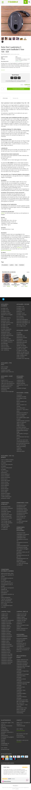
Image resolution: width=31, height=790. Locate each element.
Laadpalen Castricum (6, 626)
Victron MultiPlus (5, 485)
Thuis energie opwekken (6, 522)
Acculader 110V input (21, 314)
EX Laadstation (5, 265)
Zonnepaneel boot (21, 506)
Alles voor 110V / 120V (22, 324)
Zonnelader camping (6, 511)
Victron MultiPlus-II (5, 474)
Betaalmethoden (5, 730)
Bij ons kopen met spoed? (23, 428)
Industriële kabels (21, 451)
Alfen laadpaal (4, 618)
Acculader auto (4, 308)
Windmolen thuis (20, 344)
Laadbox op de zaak (21, 615)
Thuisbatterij (4, 389)
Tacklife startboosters (6, 496)
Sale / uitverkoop (5, 350)
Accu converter (20, 316)
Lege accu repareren (21, 422)
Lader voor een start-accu (7, 381)
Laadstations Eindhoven (6, 655)
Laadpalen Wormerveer (6, 636)
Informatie (6, 289)
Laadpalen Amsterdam (6, 644)
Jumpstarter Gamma (6, 318)
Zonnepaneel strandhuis (22, 513)
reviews (17, 788)
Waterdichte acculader (22, 337)
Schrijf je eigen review (15, 54)
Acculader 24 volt (21, 313)
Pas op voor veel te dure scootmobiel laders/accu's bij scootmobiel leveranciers (23, 441)
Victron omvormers (5, 477)
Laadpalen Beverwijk (6, 622)
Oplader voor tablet (21, 348)
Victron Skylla (4, 491)
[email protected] (21, 730)
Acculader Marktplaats (6, 329)
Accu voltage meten (21, 326)
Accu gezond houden (6, 338)
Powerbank (19, 395)
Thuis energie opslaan (6, 521)
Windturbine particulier (22, 342)
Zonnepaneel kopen (5, 506)
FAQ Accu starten (5, 346)
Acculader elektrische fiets (7, 335)
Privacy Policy (4, 729)
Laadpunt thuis (4, 614)
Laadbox (11, 265)
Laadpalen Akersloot (6, 639)
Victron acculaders (5, 475)
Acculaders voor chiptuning (23, 358)
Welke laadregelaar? (21, 561)
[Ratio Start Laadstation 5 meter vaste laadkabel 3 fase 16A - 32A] (16, 21)
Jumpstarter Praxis (5, 319)
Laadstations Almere (6, 651)
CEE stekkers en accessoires (23, 648)
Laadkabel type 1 (21, 380)
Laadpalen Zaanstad (6, 638)
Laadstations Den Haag (6, 654)
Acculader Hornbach (5, 324)
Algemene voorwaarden (6, 725)
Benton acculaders (5, 495)
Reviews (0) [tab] (15, 98)
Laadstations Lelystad (6, 659)
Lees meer (3, 69)
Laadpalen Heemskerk (6, 623)
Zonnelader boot (5, 513)
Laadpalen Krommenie (6, 634)
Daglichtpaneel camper (6, 514)
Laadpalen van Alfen (21, 620)
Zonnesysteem (4, 510)
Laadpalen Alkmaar (5, 642)
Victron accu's (4, 479)
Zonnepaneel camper (22, 505)
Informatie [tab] (5, 98)
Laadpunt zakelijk (21, 617)
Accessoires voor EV (21, 643)
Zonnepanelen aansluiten (7, 508)
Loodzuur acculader (5, 370)
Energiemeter (20, 641)
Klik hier (3, 213)
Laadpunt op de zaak (21, 614)
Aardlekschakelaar (21, 640)
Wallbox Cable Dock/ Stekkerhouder (24, 285)
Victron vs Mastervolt (21, 414)
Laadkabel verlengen (21, 388)
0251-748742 (4, 747)
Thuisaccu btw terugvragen (7, 391)
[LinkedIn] (3, 299)
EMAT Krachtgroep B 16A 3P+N (15, 285)
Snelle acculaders (21, 356)
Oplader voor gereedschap (23, 352)
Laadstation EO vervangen (23, 674)
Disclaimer (3, 727)
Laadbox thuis (4, 615)
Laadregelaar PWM (21, 537)
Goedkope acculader (21, 396)
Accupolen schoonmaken (7, 385)
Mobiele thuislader (21, 383)
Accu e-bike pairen (21, 408)
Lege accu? (19, 449)
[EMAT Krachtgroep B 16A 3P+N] (15, 278)
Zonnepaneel (20, 339)
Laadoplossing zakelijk (22, 618)
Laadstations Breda (5, 652)
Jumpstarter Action (5, 321)
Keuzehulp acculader (6, 313)
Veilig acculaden (20, 424)
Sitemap (3, 742)
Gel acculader (4, 368)
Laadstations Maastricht (6, 660)
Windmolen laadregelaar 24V (23, 322)
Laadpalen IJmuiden (5, 628)
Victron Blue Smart (5, 480)
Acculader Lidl (4, 326)
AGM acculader (4, 367)
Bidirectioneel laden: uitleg (7, 573)
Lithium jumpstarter (5, 330)
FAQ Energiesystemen (6, 348)
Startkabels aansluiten (6, 334)
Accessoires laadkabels (22, 638)
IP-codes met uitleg (21, 444)
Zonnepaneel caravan (22, 508)
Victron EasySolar (5, 483)
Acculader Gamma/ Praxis (7, 322)
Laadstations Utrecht (6, 663)
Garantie (3, 740)
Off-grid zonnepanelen (6, 516)
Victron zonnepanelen (6, 600)
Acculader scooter (5, 311)
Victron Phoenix (4, 488)
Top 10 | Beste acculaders (7, 459)
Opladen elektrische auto (22, 659)
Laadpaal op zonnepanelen (7, 620)
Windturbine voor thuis (22, 340)
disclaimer (19, 247)
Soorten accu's (4, 380)
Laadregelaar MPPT (21, 536)
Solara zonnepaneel (5, 597)
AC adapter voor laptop (22, 347)
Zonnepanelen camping (22, 510)
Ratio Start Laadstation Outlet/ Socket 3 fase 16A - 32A (6, 285)
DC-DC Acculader (21, 416)
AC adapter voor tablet (22, 350)
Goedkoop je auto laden (22, 700)
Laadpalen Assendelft (6, 631)
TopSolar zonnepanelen (6, 599)
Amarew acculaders (5, 493)
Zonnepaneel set (5, 519)
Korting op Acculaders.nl (22, 412)
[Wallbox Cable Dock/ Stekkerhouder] (24, 278)
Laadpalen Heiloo (5, 641)
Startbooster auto (21, 336)
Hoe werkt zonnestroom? (7, 583)
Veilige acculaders (21, 425)
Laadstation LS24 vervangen (23, 682)
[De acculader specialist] (13, 2)
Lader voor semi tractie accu (7, 383)
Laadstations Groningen (6, 657)
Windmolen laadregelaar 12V (23, 321)
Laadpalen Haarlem (5, 649)
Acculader (19, 332)
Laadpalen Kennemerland (7, 646)
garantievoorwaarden (6, 250)
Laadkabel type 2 (21, 381)
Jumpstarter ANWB (5, 498)
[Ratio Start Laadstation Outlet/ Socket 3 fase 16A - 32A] (6, 278)
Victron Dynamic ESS (6, 581)
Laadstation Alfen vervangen (23, 666)
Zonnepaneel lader (21, 532)
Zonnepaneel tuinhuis (22, 511)
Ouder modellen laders (22, 355)
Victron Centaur (4, 482)
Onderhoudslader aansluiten (23, 420)
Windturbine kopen (5, 332)
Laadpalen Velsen (5, 630)
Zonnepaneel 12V (21, 514)
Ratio (16, 265)
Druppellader (20, 334)
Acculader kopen (5, 337)
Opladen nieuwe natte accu (7, 371)
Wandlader (21, 265)
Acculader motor (5, 310)
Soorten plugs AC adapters (23, 353)
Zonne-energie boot (21, 516)
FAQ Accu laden (4, 345)
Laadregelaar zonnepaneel (23, 534)
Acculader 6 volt (20, 306)
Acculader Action (5, 327)
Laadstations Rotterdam (6, 662)
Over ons (3, 724)
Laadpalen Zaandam (6, 633)
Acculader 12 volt (21, 308)
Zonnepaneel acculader (6, 518)
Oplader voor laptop (21, 345)
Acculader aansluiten (21, 427)
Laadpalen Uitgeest (5, 625)
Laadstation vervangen (22, 664)
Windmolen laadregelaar (22, 319)
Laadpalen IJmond (5, 647)
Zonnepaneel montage (22, 547)
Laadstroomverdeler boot (23, 545)
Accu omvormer (20, 318)
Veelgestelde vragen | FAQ (7, 722)
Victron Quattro (4, 490)
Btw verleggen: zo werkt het (7, 340)
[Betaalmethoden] (3, 756)
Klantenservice (4, 735)
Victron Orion (4, 487)
